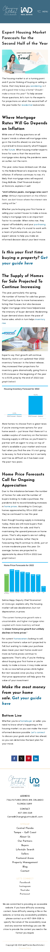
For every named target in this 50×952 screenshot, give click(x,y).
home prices (10, 506)
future (11, 149)
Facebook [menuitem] (25, 883)
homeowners (21, 638)
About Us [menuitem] (25, 837)
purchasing (39, 224)
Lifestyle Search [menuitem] (25, 850)
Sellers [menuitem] (25, 854)
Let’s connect (38, 732)
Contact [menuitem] (25, 871)
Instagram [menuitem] (25, 886)
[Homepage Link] (17, 11)
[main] (25, 384)
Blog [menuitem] (25, 867)
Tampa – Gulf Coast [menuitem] (25, 832)
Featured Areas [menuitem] (25, 858)
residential (26, 105)
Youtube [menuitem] (25, 890)
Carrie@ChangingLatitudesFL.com (25, 816)
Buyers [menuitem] (25, 845)
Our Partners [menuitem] (25, 841)
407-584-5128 (25, 813)
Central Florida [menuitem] (25, 828)
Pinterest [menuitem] (25, 894)
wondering (36, 86)
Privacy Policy (25, 948)
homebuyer (26, 721)
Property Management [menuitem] (25, 862)
